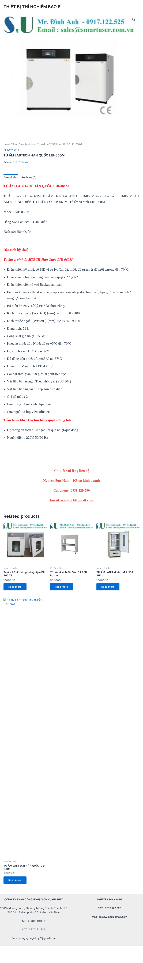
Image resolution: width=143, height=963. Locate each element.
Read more (15, 586)
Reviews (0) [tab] (28, 177)
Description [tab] (10, 177)
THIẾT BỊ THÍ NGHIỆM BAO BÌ (32, 6)
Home (6, 144)
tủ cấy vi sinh (27, 144)
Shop (15, 144)
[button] (134, 19)
